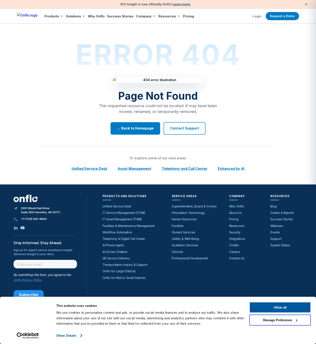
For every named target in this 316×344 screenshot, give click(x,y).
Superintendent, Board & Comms (194, 206)
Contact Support (184, 128)
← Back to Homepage (135, 128)
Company (144, 16)
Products (51, 16)
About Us (235, 213)
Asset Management (134, 168)
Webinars (276, 226)
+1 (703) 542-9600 (34, 219)
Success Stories (120, 16)
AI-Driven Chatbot (115, 252)
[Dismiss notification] (306, 4)
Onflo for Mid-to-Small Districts (124, 278)
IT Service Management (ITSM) (124, 213)
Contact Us (236, 258)
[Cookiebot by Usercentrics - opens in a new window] (28, 335)
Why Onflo (96, 16)
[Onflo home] (27, 16)
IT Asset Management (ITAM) (122, 219)
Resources (167, 16)
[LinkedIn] (16, 228)
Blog (273, 206)
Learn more (181, 4)
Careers (234, 252)
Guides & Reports (282, 213)
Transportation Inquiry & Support (125, 264)
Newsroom (236, 226)
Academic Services (185, 245)
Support (275, 238)
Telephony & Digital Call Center (124, 238)
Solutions (73, 16)
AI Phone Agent (113, 245)
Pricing (188, 16)
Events (275, 232)
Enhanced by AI (231, 168)
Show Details (66, 335)
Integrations (237, 238)
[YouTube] (22, 228)
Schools (177, 252)
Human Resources (184, 219)
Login (256, 16)
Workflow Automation (117, 232)
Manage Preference (277, 320)
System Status (280, 245)
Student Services (183, 232)
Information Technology (188, 213)
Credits (234, 245)
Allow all (280, 307)
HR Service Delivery (116, 258)
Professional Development (190, 258)
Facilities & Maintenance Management (129, 226)
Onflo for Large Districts (119, 271)
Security (235, 232)
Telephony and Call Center (184, 168)
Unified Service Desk (89, 168)
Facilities (178, 226)
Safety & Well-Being (185, 238)
